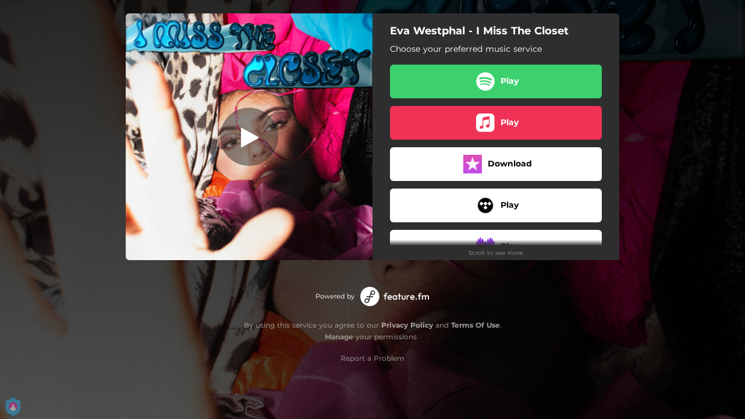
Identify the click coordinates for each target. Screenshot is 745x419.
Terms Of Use (475, 325)
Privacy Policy (407, 325)
